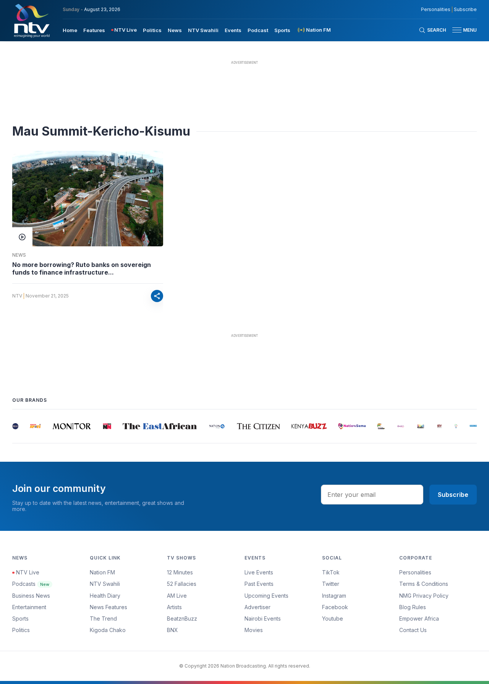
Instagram (334, 595)
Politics (152, 30)
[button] (461, 30)
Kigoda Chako (108, 630)
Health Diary (105, 595)
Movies (253, 630)
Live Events (258, 572)
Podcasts (30, 584)
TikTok (331, 572)
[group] (13, 426)
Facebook (335, 607)
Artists (174, 607)
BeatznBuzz (182, 618)
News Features (108, 607)
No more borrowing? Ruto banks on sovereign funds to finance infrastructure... (81, 268)
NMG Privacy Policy (424, 595)
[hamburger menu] (456, 30)
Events (233, 30)
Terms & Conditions (423, 584)
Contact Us (413, 630)
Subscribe (465, 9)
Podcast (258, 30)
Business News (31, 595)
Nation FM (102, 572)
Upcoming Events (266, 595)
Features (94, 30)
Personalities (435, 9)
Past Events (259, 584)
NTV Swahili (203, 30)
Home (70, 30)
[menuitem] (70, 29)
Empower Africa (419, 618)
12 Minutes (180, 572)
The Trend (103, 618)
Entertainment (29, 607)
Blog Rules (412, 607)
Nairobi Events (262, 618)
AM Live (177, 595)
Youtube (332, 618)
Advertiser (257, 607)
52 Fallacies (181, 584)
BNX (172, 630)
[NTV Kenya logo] (31, 20)
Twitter (330, 584)
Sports (282, 30)
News (175, 30)
